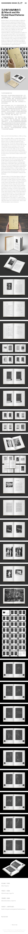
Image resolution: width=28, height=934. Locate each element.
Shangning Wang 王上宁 (11, 3)
